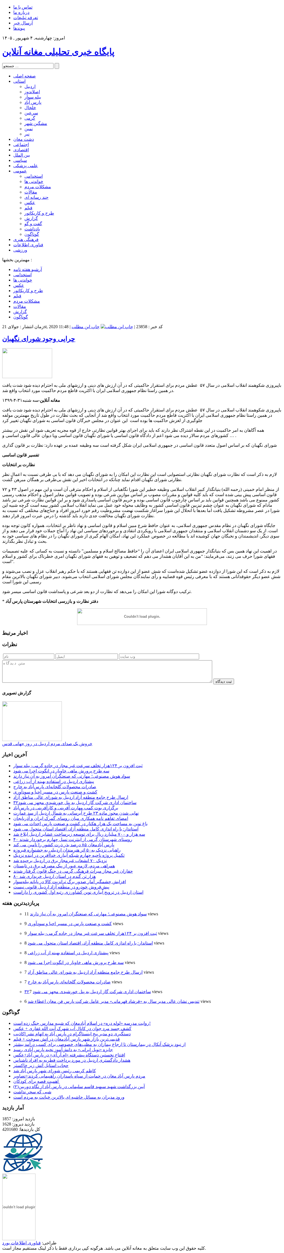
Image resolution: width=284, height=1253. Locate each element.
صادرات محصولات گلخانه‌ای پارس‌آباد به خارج (54, 786)
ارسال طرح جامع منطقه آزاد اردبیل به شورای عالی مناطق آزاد (70, 797)
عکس (29, 202)
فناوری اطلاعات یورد (21, 1243)
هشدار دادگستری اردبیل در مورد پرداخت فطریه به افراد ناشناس (71, 1060)
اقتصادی (21, 149)
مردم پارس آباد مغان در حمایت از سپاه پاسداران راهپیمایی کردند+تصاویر (79, 1076)
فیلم (28, 207)
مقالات (30, 192)
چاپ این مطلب (86, 326)
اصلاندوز (32, 91)
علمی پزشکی (25, 165)
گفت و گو (33, 223)
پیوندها (19, 28)
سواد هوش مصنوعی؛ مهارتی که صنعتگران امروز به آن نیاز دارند (71, 776)
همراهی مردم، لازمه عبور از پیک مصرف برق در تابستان (64, 865)
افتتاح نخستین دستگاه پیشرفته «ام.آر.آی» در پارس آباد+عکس (69, 1055)
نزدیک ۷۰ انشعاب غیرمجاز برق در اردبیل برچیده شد (60, 860)
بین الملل (21, 155)
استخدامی (33, 176)
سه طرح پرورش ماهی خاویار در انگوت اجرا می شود (61, 771)
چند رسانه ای (36, 197)
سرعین (31, 113)
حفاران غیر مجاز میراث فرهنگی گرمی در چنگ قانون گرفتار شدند (73, 871)
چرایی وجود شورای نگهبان (38, 338)
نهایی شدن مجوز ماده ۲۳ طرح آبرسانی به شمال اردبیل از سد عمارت (76, 813)
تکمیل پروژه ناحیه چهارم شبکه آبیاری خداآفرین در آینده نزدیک (69, 855)
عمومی (20, 171)
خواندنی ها (33, 181)
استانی (19, 81)
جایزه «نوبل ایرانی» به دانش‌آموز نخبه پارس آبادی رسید (63, 1049)
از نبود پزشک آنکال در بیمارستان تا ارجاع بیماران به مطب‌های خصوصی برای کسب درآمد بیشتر (99, 1044)
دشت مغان (23, 139)
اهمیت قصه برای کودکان (36, 1081)
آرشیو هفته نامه (27, 269)
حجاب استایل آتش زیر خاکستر (41, 1065)
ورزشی (20, 250)
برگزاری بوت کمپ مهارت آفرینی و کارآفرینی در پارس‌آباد (65, 807)
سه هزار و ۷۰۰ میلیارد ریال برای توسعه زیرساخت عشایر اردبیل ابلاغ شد (79, 834)
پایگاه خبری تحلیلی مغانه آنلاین (58, 52)
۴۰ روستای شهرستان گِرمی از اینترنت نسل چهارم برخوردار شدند (72, 839)
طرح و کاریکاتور (39, 213)
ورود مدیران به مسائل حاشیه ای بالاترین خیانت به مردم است (69, 1097)
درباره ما (21, 12)
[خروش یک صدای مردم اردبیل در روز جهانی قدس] (32, 739)
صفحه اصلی (24, 76)
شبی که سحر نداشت (32, 1091)
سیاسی (20, 160)
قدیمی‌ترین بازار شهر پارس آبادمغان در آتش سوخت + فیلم (66, 1039)
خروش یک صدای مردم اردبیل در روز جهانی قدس (47, 743)
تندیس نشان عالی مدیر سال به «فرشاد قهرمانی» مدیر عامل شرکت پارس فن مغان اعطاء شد (113, 1001)
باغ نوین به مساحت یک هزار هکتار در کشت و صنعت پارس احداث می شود (80, 823)
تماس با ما (22, 7)
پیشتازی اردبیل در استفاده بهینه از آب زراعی (53, 781)
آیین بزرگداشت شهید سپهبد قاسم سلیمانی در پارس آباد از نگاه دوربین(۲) (79, 1086)
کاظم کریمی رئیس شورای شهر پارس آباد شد (54, 1070)
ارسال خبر (23, 23)
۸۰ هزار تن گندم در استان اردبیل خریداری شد (54, 876)
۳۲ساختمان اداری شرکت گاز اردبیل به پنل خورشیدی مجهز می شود (74, 802)
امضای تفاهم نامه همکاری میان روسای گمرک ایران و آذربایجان (70, 818)
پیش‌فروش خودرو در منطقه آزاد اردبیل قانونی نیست (61, 887)
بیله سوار (32, 97)
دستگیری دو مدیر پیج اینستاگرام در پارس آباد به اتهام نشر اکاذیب (72, 1033)
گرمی (29, 118)
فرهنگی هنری (26, 239)
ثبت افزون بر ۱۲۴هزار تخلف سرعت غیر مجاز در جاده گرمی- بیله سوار (78, 765)
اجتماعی (21, 144)
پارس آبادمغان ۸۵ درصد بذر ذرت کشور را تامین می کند (63, 844)
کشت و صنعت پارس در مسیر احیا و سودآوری (55, 792)
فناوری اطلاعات (28, 244)
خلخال (30, 107)
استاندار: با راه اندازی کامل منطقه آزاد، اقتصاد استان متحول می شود (75, 829)
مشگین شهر (35, 123)
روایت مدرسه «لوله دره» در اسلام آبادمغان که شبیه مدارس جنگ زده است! (82, 1023)
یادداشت (32, 229)
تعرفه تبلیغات (25, 17)
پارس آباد (32, 102)
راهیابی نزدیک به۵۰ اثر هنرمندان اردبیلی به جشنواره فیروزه (67, 850)
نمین (28, 128)
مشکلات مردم (37, 186)
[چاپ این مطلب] (117, 326)
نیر (26, 134)
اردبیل (30, 86)
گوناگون (31, 234)
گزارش (31, 218)
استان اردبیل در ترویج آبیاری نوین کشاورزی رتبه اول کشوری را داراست (78, 892)
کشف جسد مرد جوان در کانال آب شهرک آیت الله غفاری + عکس (72, 1028)
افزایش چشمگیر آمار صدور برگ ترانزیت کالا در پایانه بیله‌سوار (69, 881)
